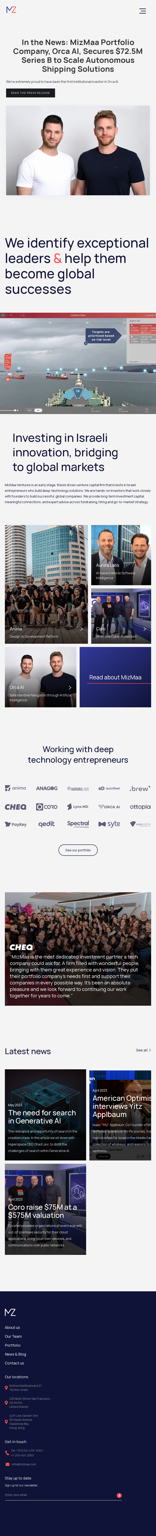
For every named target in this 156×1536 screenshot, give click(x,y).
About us (12, 1327)
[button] (143, 11)
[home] (11, 10)
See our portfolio (78, 850)
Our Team (13, 1336)
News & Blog (15, 1354)
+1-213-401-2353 (22, 1455)
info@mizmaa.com (24, 1464)
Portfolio (13, 1345)
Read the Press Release (30, 93)
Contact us (14, 1363)
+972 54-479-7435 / (29, 1450)
